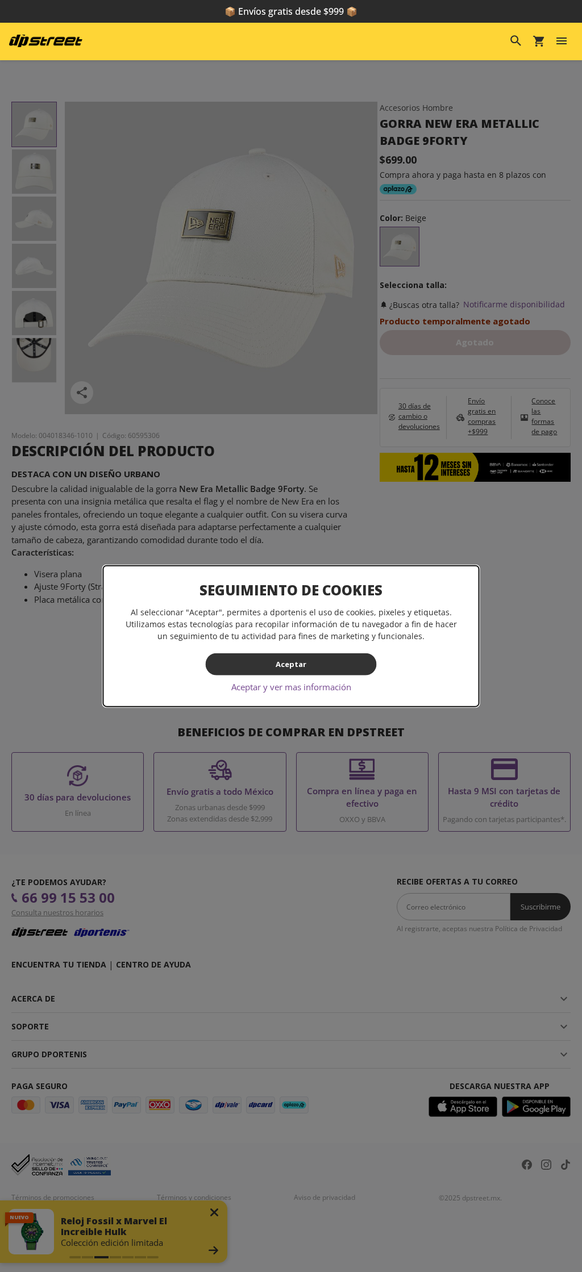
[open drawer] (561, 41)
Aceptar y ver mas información (291, 686)
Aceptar (291, 664)
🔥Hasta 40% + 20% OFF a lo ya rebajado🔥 (291, 11)
